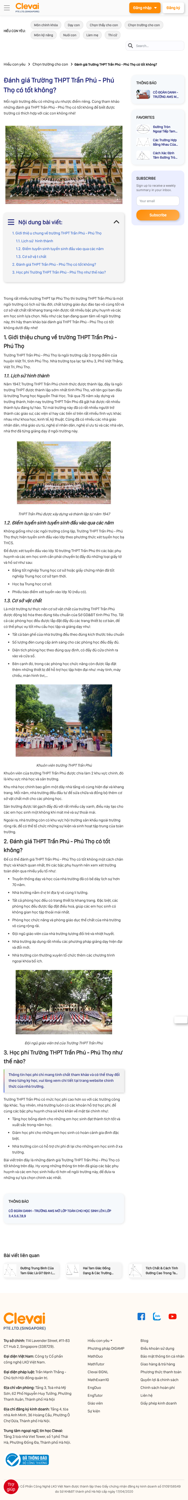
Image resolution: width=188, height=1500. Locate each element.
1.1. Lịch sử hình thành (34, 241)
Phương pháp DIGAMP (106, 1348)
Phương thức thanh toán (161, 1372)
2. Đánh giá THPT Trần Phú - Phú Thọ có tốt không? (54, 264)
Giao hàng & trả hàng (158, 1364)
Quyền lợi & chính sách (159, 1379)
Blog (144, 1340)
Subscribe (158, 215)
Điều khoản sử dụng (157, 1348)
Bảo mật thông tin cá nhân (162, 1356)
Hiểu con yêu (14, 64)
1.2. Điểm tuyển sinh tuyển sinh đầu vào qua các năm (60, 248)
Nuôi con (69, 35)
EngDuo (94, 1387)
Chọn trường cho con (144, 25)
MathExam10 (98, 1379)
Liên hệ (147, 1395)
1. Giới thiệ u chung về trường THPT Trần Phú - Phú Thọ (57, 233)
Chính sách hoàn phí (158, 1387)
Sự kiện (94, 1411)
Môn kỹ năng (43, 35)
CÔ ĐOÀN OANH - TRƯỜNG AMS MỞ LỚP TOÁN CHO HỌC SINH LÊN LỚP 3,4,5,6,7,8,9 (60, 1213)
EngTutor (95, 1395)
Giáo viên (95, 1403)
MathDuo (95, 1356)
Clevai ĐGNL (98, 1372)
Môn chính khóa (46, 25)
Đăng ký (173, 7)
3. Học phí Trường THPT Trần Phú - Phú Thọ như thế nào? (59, 272)
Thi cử (112, 35)
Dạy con (74, 25)
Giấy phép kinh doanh (159, 1403)
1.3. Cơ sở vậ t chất (31, 256)
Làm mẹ (92, 35)
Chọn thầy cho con (104, 25)
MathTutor (96, 1364)
